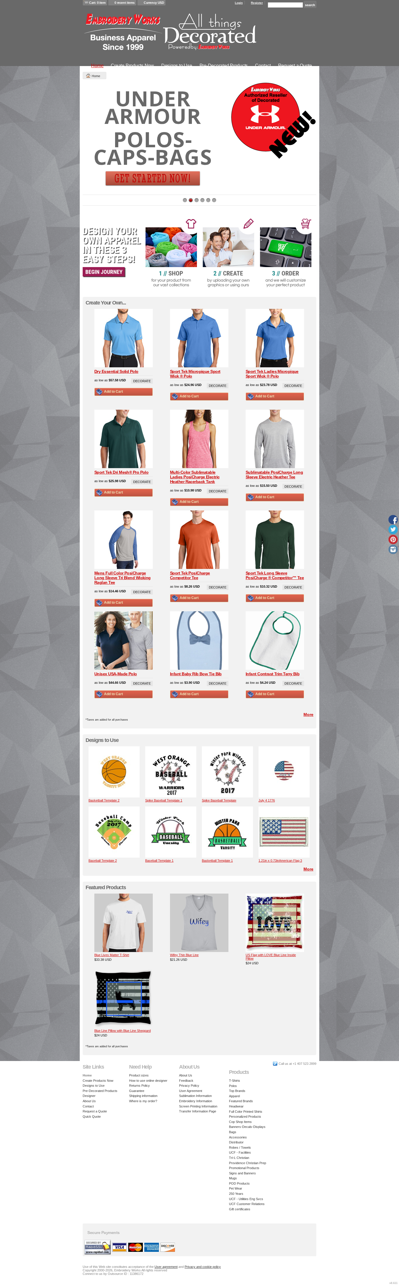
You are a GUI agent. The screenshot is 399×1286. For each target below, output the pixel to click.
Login (239, 2)
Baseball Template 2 (103, 860)
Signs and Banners (242, 1173)
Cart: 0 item (97, 2)
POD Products (239, 1183)
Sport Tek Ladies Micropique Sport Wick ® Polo (272, 373)
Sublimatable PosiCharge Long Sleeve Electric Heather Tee (274, 474)
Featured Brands (241, 1101)
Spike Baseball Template (219, 800)
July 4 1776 (267, 800)
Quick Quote (92, 1116)
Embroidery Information (195, 1101)
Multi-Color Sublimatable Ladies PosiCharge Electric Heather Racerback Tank (194, 477)
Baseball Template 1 (159, 860)
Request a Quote (295, 65)
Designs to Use (176, 65)
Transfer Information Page (197, 1111)
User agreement (166, 1266)
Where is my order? (143, 1101)
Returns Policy (139, 1085)
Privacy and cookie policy (203, 1266)
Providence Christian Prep (247, 1163)
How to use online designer (148, 1080)
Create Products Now (132, 65)
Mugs (233, 1178)
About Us (89, 1101)
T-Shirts (234, 1080)
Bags (232, 1132)
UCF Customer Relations (247, 1204)
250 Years (236, 1193)
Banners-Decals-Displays (247, 1127)
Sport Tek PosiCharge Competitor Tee (190, 575)
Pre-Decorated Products (224, 65)
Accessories (238, 1137)
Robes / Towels (240, 1147)
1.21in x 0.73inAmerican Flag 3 (280, 860)
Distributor (236, 1142)
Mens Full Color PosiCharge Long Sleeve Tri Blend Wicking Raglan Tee (122, 578)
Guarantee (136, 1091)
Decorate (142, 381)
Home (97, 65)
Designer (89, 1096)
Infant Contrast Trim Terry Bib (272, 673)
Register (257, 2)
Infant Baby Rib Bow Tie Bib (196, 673)
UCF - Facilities (240, 1152)
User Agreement (190, 1091)
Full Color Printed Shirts (245, 1111)
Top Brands (237, 1091)
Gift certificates (239, 1209)
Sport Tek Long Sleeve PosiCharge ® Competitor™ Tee (275, 575)
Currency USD (154, 2)
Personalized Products (245, 1116)
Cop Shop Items (240, 1122)
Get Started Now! (153, 175)
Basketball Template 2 (104, 800)
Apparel (234, 1096)
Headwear (236, 1106)
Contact (262, 65)
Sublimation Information (195, 1096)
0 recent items (125, 2)
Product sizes (139, 1075)
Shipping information (143, 1096)
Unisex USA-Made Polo (115, 673)
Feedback (186, 1080)
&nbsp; (114, 771)
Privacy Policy (189, 1085)
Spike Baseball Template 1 (163, 800)
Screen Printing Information (198, 1106)
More (308, 714)
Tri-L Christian (239, 1157)
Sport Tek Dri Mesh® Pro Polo (121, 472)
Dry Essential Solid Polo (116, 371)
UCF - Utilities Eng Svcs (246, 1199)
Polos (233, 1086)
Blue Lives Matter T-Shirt (111, 955)
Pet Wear (235, 1188)
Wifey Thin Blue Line (184, 955)
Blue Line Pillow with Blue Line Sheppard (122, 1030)
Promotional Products (244, 1168)
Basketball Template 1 (217, 860)
